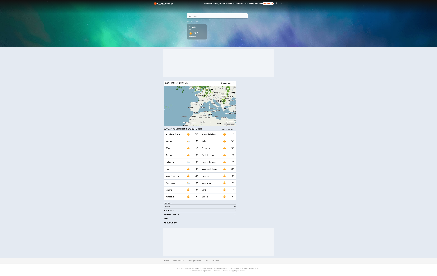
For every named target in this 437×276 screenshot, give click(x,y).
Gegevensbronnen (239, 271)
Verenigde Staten (194, 261)
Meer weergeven (227, 129)
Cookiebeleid (218, 271)
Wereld (166, 261)
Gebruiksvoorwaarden (197, 271)
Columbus (215, 261)
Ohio (206, 261)
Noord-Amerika (178, 261)
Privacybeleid (209, 271)
